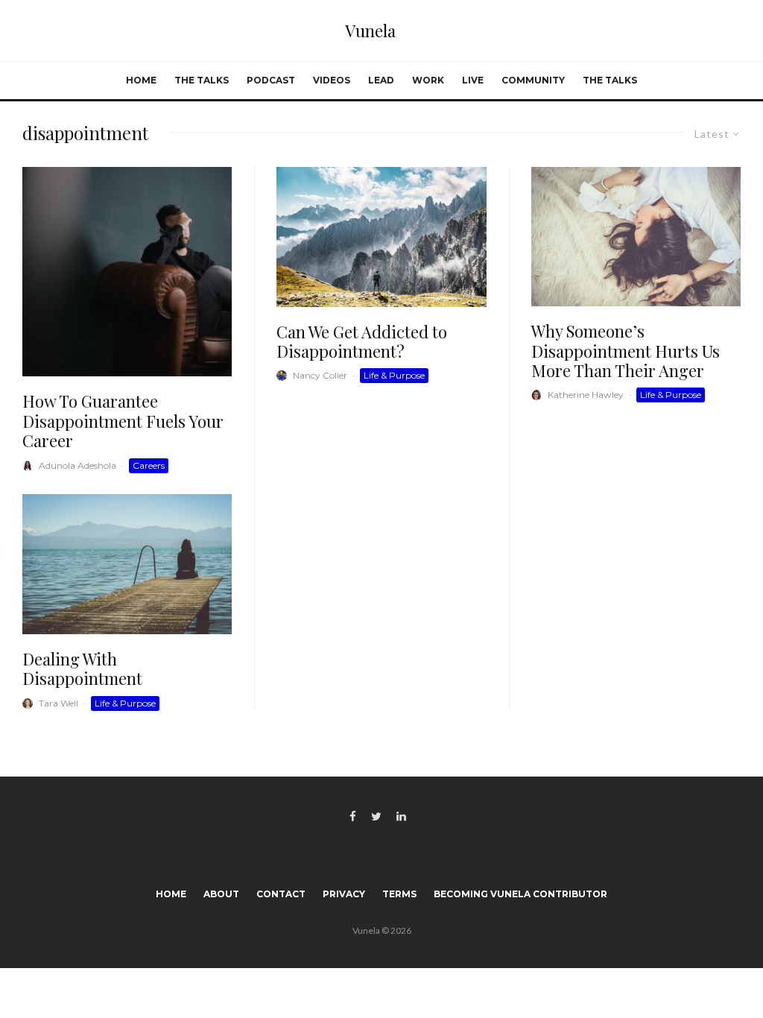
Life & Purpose (125, 703)
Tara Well (58, 703)
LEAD (381, 80)
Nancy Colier (320, 375)
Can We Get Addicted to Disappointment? (361, 341)
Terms (399, 894)
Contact (280, 894)
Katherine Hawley (586, 394)
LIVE (473, 80)
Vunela (370, 30)
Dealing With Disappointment (82, 669)
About (221, 894)
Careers (149, 465)
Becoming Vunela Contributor (520, 894)
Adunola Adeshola (77, 465)
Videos (331, 80)
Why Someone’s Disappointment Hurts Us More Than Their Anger (625, 350)
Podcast (271, 80)
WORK (428, 80)
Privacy (344, 894)
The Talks (201, 80)
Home (141, 80)
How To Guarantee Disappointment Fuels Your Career (123, 420)
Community (533, 80)
